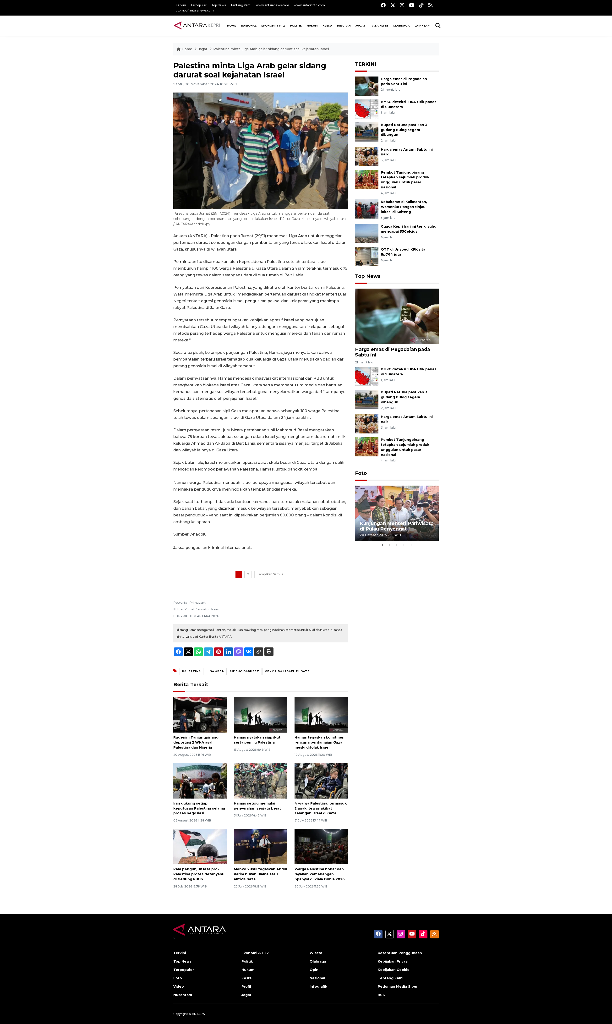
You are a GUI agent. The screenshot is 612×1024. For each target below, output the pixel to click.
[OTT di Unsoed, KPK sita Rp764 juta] (366, 256)
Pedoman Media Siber (398, 986)
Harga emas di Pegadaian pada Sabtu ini (392, 352)
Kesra (327, 25)
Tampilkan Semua (270, 574)
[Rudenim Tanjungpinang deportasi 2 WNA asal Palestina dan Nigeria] (200, 714)
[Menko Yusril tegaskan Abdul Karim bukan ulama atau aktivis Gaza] (260, 846)
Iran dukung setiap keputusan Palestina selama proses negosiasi (199, 808)
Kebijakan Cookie (394, 970)
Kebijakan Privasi (393, 961)
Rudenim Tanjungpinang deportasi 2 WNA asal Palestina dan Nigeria (196, 742)
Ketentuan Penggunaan (400, 953)
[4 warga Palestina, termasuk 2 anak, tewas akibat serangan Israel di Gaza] (321, 780)
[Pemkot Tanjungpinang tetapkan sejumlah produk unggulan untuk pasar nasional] (366, 179)
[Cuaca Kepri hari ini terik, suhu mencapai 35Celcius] (366, 233)
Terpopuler (199, 5)
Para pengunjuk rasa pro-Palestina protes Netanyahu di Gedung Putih (198, 874)
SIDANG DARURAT (244, 671)
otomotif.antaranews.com (195, 10)
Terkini (181, 5)
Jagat (360, 25)
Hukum (312, 25)
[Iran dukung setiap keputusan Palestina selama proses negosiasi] (200, 780)
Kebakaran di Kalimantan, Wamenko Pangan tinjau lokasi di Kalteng (404, 207)
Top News (218, 5)
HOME (231, 25)
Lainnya (421, 25)
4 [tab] (404, 544)
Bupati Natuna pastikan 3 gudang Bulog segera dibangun (404, 130)
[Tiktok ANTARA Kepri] (421, 5)
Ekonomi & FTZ (273, 25)
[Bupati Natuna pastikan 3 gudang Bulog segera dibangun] (366, 131)
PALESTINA (191, 671)
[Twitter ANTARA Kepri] (392, 5)
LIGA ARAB (215, 671)
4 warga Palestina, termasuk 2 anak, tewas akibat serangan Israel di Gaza (321, 808)
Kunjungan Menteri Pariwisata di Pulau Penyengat (397, 526)
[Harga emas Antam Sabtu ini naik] (366, 156)
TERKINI (365, 64)
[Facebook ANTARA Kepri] (383, 5)
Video (178, 986)
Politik (296, 25)
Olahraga (401, 25)
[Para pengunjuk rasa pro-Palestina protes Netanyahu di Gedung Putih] (200, 846)
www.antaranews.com (272, 5)
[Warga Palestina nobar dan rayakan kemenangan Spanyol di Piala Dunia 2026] (321, 846)
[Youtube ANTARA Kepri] (412, 5)
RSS (381, 995)
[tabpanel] (397, 513)
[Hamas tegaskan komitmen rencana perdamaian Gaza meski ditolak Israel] (321, 714)
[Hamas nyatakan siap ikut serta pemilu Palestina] (260, 714)
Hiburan (344, 25)
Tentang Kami (240, 5)
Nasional (317, 978)
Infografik (318, 986)
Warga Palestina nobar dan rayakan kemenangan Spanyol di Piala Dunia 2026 (320, 874)
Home (187, 49)
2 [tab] (389, 544)
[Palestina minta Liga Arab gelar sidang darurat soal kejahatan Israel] (397, 316)
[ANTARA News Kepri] (197, 25)
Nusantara (182, 995)
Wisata (316, 953)
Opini (314, 970)
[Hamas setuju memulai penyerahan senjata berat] (260, 780)
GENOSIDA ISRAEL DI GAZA (287, 671)
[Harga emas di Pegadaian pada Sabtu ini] (366, 85)
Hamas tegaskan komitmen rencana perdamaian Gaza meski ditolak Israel (319, 742)
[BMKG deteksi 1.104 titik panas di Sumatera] (366, 108)
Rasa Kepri (379, 25)
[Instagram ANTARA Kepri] (402, 5)
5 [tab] (411, 544)
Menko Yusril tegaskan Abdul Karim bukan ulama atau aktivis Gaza (260, 874)
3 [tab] (396, 544)
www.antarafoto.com (309, 5)
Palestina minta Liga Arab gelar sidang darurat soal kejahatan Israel (271, 49)
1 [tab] (382, 544)
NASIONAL (249, 25)
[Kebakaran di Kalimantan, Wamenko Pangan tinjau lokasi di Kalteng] (366, 208)
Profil (246, 986)
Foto (361, 473)
